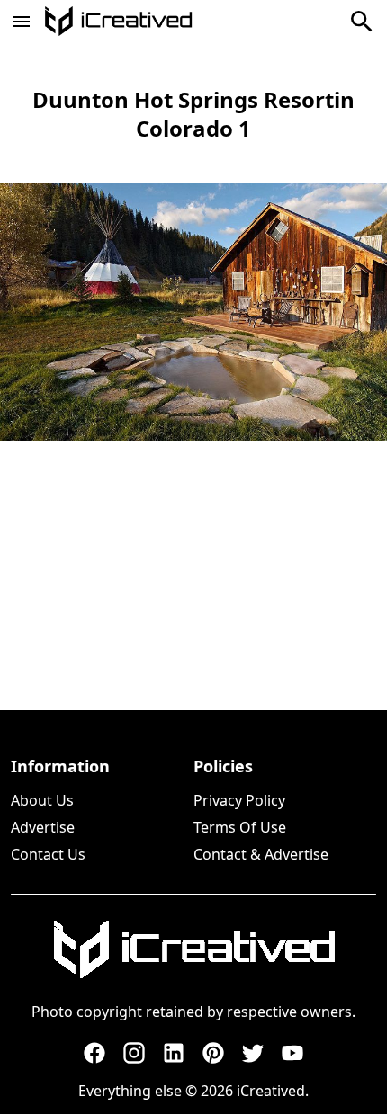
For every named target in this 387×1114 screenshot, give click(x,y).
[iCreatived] (193, 949)
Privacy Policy (239, 800)
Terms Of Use (240, 827)
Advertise (43, 827)
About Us (42, 800)
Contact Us (48, 854)
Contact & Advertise (261, 854)
